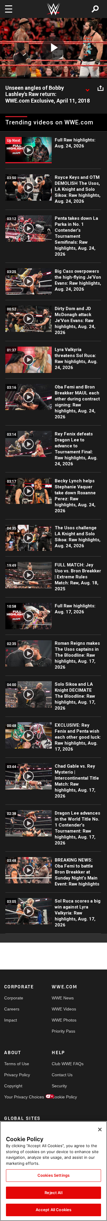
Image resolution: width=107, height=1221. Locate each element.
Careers (11, 1009)
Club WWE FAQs (63, 1063)
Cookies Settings (53, 1175)
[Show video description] (87, 88)
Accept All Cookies (53, 1209)
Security (59, 1085)
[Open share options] (100, 88)
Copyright (13, 1085)
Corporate (13, 998)
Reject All (53, 1192)
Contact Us (62, 1074)
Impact (10, 1020)
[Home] (53, 9)
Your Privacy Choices (16, 1097)
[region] (53, 1171)
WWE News (63, 998)
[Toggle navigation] (9, 9)
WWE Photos (63, 1020)
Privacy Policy (16, 1074)
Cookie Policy (63, 1097)
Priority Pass (63, 1031)
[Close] (99, 1129)
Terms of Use (16, 1063)
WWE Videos (63, 1009)
